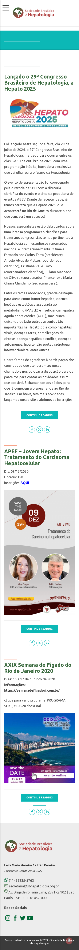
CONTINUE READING (39, 415)
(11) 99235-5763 (21, 880)
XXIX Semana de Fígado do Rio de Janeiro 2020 (37, 668)
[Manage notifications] (69, 940)
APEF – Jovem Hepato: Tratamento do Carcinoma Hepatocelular (36, 457)
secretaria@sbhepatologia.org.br (34, 886)
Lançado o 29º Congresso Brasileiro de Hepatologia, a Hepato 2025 (39, 83)
